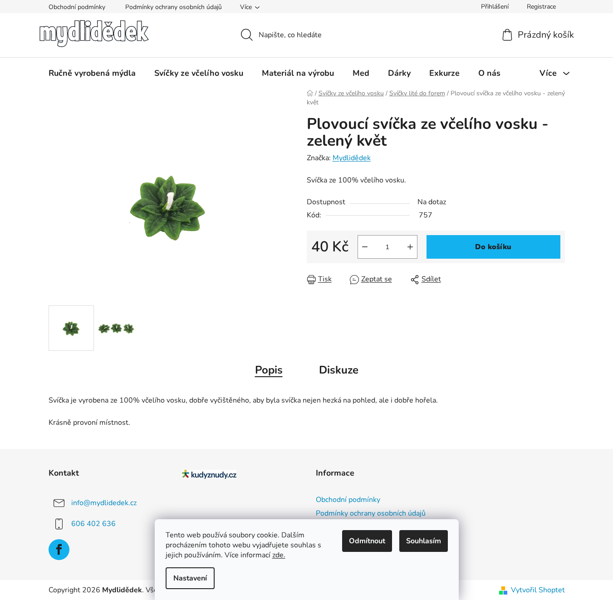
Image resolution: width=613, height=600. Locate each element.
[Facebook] (59, 549)
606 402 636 (93, 524)
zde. (278, 555)
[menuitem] (92, 73)
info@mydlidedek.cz (104, 503)
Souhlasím (423, 541)
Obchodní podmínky (77, 7)
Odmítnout (367, 541)
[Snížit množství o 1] (365, 247)
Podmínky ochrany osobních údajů (173, 7)
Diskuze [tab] (338, 370)
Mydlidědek (352, 158)
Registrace (541, 6)
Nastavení (190, 578)
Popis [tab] (269, 370)
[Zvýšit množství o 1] (410, 247)
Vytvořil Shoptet (538, 590)
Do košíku (493, 247)
